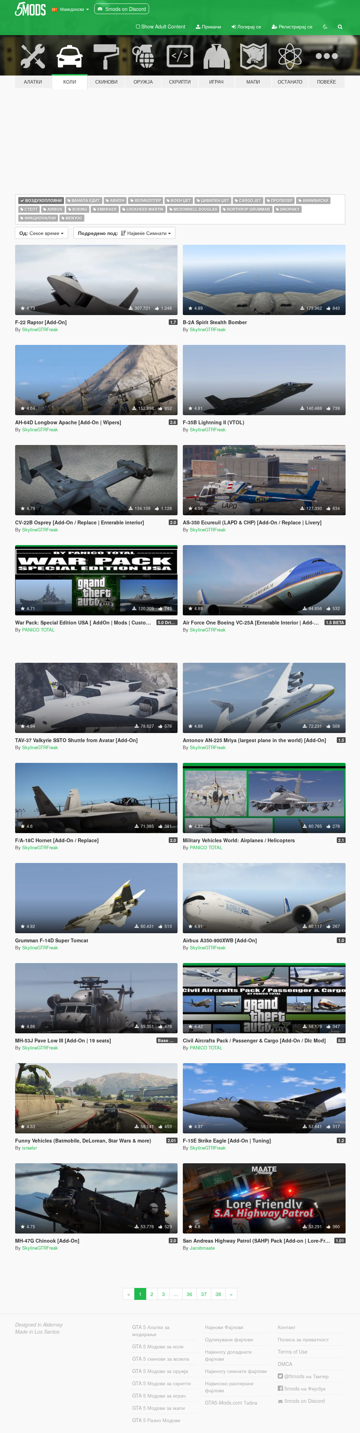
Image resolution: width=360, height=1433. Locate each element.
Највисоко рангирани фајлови (229, 1387)
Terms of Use (293, 1351)
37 (204, 1293)
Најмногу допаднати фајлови (228, 1355)
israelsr (29, 1147)
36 (189, 1293)
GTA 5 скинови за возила (160, 1358)
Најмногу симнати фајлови (236, 1370)
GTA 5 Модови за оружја (160, 1370)
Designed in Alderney (39, 1324)
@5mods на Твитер (306, 1376)
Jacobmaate (202, 1247)
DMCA (285, 1363)
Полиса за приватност (303, 1339)
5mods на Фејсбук (304, 1388)
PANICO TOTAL (38, 629)
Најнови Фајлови (224, 1326)
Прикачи (210, 26)
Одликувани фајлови (229, 1339)
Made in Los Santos (37, 1331)
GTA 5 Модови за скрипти (161, 1383)
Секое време (40, 232)
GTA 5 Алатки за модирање (150, 1330)
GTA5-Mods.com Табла (231, 1402)
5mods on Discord (304, 1400)
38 (218, 1293)
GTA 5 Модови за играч (159, 1395)
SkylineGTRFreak (40, 329)
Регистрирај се (295, 26)
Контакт (286, 1326)
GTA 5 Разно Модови (156, 1420)
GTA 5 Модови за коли (158, 1346)
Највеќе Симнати (123, 232)
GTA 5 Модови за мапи (158, 1407)
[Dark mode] (325, 26)
